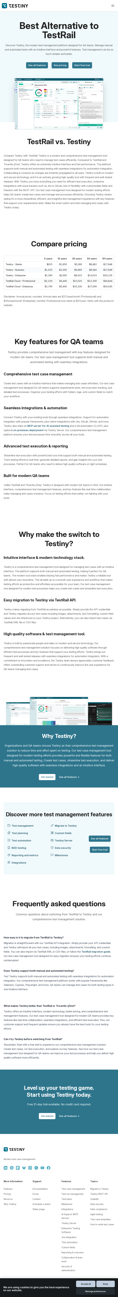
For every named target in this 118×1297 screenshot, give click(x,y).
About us (8, 1199)
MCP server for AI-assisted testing (48, 425)
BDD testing (19, 847)
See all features (37, 65)
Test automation (21, 840)
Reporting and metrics (25, 855)
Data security (63, 847)
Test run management (72, 1194)
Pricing (7, 1194)
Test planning (20, 833)
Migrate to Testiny (66, 825)
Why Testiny (10, 1204)
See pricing (60, 65)
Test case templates (100, 1219)
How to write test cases (102, 1224)
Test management (22, 825)
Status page (39, 1209)
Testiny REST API (99, 1194)
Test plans (66, 1199)
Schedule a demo (42, 1204)
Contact (36, 1199)
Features (8, 1189)
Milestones (61, 855)
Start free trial (82, 65)
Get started (47, 777)
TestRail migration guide (95, 951)
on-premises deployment (28, 430)
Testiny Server (64, 840)
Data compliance (98, 1209)
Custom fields (63, 833)
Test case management (73, 1189)
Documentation (40, 1189)
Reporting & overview (72, 1252)
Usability (94, 1199)
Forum (36, 1194)
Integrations (19, 862)
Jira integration (69, 1237)
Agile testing (96, 1214)
